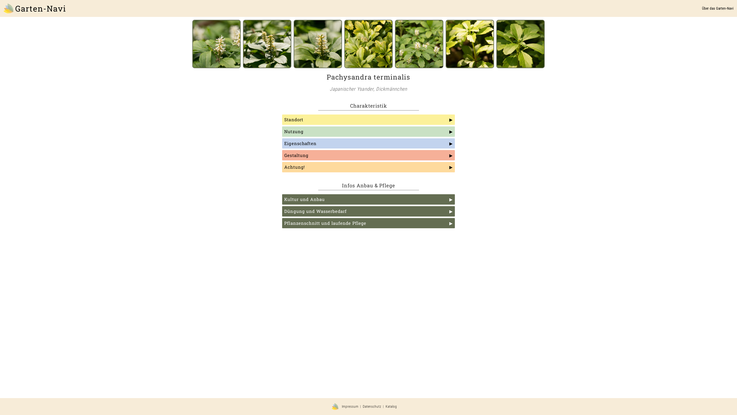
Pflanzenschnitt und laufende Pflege (325, 223)
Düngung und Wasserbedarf (315, 211)
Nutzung (293, 131)
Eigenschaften (300, 143)
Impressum (350, 406)
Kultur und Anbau (304, 199)
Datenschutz (372, 406)
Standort (293, 119)
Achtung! (294, 167)
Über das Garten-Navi (718, 8)
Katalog (391, 406)
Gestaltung (296, 155)
